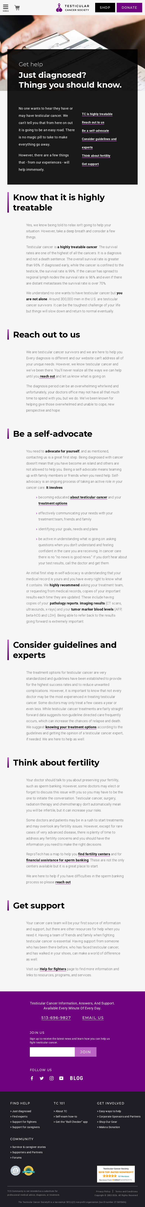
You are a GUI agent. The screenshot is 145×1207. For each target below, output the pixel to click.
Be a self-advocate (95, 131)
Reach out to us (93, 122)
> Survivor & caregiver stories (28, 1147)
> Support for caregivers (25, 1127)
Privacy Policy (103, 1191)
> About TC (60, 1111)
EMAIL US (93, 1017)
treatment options (53, 503)
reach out (47, 376)
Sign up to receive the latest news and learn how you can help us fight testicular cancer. (70, 1040)
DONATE (129, 7)
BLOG (76, 1078)
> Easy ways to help (109, 1111)
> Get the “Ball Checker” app (71, 1121)
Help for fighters (53, 969)
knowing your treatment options (71, 727)
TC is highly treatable (97, 114)
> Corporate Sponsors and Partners (119, 1116)
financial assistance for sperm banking (57, 860)
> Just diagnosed (20, 1111)
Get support (90, 164)
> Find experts (18, 1116)
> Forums (16, 1157)
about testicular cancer (88, 497)
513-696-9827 (56, 1017)
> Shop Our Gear (107, 1121)
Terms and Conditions (126, 1191)
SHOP (105, 7)
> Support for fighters (23, 1121)
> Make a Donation (108, 1127)
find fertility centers (94, 854)
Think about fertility (96, 156)
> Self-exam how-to (65, 1116)
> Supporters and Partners (26, 1152)
